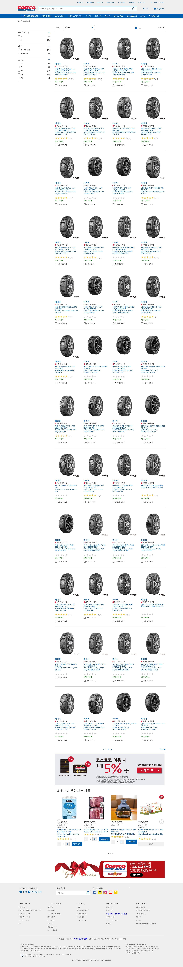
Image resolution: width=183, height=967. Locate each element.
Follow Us (98, 888)
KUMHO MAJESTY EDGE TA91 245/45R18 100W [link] (122, 193)
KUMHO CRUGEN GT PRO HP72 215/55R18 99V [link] (94, 431)
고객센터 (81, 903)
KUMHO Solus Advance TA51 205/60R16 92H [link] (93, 252)
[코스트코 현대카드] (110, 784)
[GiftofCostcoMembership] (110, 877)
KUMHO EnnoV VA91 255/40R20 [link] (152, 606)
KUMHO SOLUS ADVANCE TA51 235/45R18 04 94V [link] (65, 193)
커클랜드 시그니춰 (24, 914)
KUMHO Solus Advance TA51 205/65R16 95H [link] (150, 74)
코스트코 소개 (24, 903)
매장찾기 (60, 888)
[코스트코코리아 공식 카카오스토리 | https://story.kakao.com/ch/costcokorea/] (115, 893)
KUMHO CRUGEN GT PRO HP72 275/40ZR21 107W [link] (65, 728)
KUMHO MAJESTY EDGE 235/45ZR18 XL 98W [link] (149, 371)
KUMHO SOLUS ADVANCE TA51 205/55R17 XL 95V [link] (65, 252)
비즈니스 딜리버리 (75, 16)
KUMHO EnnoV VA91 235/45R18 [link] (152, 487)
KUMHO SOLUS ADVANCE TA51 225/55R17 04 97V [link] (94, 74)
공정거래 (138, 917)
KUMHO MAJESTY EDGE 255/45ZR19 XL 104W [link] (149, 728)
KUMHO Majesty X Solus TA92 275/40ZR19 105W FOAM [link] (122, 669)
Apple (142, 16)
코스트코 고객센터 (28, 888)
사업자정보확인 (34, 951)
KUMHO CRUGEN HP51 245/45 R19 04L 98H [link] (66, 669)
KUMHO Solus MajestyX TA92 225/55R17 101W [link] (151, 550)
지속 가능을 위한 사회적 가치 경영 (29, 910)
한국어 (140, 2)
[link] (67, 59)
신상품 (107, 16)
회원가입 (50, 907)
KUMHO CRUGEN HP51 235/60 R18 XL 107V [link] (152, 193)
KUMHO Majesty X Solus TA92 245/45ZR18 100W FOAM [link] (122, 312)
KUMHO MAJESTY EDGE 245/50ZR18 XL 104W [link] (149, 431)
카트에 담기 (77, 844)
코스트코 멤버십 (54, 903)
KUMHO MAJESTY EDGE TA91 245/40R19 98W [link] (65, 550)
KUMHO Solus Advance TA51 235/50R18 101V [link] (93, 490)
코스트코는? (22, 907)
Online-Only (118, 16)
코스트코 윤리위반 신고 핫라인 (146, 923)
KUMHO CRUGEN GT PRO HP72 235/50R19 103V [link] (65, 431)
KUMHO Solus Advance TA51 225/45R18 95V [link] (150, 252)
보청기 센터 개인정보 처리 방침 (116, 914)
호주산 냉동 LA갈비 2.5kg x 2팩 (96, 829)
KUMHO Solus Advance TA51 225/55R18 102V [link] (122, 490)
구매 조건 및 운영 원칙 (143, 910)
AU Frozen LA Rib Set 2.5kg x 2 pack (96, 832)
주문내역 (50, 923)
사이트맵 (60, 939)
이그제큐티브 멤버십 (54, 914)
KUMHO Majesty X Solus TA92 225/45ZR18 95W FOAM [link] (122, 550)
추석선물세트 (154, 16)
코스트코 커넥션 (23, 920)
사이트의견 (80, 917)
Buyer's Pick (59, 16)
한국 (160, 2)
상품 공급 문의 (140, 907)
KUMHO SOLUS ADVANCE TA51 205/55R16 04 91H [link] (65, 133)
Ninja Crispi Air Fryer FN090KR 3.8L (123, 834)
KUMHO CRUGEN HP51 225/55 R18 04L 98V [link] (66, 312)
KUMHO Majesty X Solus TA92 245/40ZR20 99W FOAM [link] (151, 669)
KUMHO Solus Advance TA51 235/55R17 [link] (64, 371)
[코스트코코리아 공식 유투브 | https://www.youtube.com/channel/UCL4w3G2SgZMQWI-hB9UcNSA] (110, 893)
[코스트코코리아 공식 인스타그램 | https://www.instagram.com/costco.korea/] (105, 893)
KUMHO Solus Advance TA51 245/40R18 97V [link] (150, 312)
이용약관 (69, 939)
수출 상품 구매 (81, 920)
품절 (151, 844)
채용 (19, 923)
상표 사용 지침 (120, 939)
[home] (26, 8)
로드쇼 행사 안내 (111, 920)
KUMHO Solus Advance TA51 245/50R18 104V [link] (64, 609)
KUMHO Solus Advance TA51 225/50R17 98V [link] (150, 133)
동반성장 (138, 920)
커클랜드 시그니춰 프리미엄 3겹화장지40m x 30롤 (69, 830)
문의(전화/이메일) (83, 910)
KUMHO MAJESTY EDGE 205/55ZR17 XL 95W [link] (120, 728)
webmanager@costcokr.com (94, 949)
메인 (19, 21)
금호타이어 (26, 21)
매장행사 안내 (110, 917)
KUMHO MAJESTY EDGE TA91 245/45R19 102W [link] (94, 312)
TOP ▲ (163, 749)
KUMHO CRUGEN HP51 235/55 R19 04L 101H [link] (124, 133)
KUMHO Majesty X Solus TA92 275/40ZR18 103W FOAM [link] (94, 550)
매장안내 (109, 907)
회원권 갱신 (51, 910)
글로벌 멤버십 (52, 930)
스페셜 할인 (47, 16)
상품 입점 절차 (140, 914)
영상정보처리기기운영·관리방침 (101, 939)
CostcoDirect (132, 16)
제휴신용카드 (52, 927)
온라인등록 (51, 917)
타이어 (88, 16)
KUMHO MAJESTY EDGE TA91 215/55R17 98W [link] (94, 193)
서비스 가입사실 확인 (133, 953)
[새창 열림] (22, 956)
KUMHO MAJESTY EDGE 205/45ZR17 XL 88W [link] (92, 371)
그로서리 (97, 16)
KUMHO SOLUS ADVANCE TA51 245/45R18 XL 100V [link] (123, 74)
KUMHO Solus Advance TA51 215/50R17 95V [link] (93, 609)
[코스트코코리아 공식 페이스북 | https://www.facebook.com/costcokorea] (95, 893)
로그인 (146, 8)
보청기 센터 (110, 910)
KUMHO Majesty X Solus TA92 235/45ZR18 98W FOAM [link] (122, 252)
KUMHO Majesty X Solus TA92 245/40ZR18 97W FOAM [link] (94, 669)
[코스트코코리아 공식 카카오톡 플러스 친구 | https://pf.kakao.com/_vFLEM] (100, 893)
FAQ (78, 907)
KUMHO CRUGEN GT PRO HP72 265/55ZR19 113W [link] (123, 431)
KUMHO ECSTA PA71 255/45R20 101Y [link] (65, 490)
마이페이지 (51, 920)
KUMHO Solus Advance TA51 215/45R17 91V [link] (122, 609)
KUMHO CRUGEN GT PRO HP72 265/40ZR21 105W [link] (94, 728)
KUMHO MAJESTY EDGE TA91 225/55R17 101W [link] (122, 371)
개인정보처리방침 (80, 939)
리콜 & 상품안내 (82, 914)
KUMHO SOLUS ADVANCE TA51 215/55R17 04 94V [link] (65, 74)
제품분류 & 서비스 (24, 917)
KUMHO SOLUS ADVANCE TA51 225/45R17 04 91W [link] (94, 133)
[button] (134, 8)
